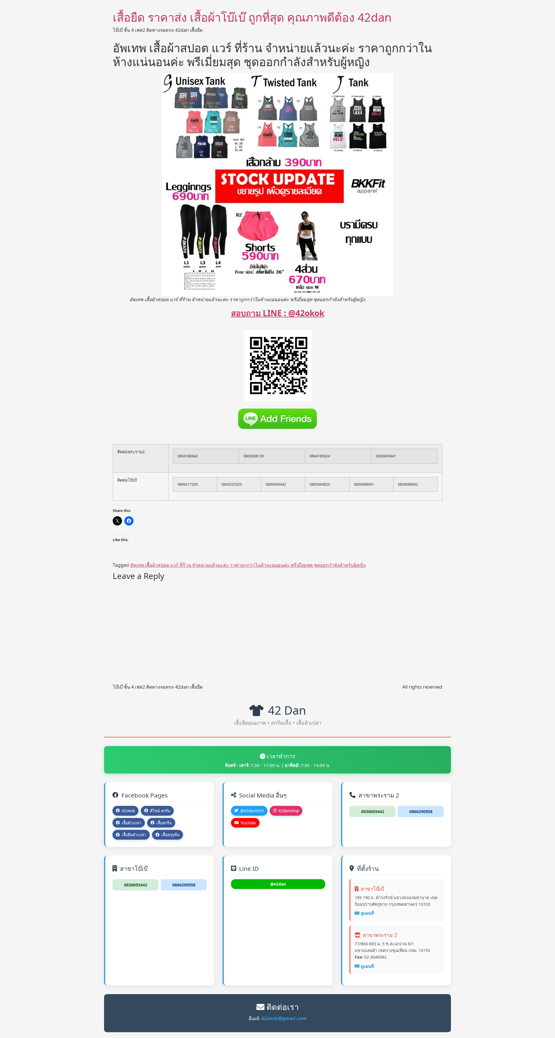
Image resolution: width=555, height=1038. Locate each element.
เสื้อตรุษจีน (170, 834)
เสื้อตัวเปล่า (131, 822)
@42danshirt (252, 810)
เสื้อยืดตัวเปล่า (134, 834)
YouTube (248, 822)
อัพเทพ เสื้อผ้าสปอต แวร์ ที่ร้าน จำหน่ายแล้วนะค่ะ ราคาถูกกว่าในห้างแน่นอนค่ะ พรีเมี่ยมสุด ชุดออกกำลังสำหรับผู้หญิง (248, 565)
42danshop (288, 810)
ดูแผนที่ (367, 913)
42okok (128, 810)
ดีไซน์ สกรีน (160, 810)
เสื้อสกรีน (164, 822)
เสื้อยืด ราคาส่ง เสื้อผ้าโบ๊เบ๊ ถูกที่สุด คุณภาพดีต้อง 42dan (252, 17)
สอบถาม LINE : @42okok (277, 313)
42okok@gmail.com (284, 1018)
